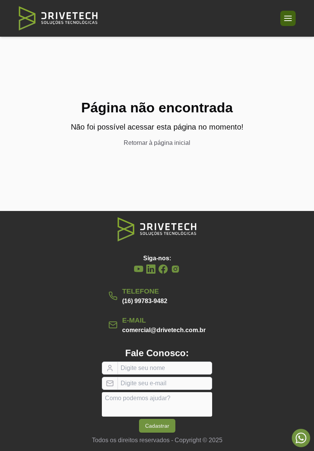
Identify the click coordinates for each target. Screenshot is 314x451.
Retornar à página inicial (157, 143)
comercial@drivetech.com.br (164, 330)
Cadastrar (157, 426)
